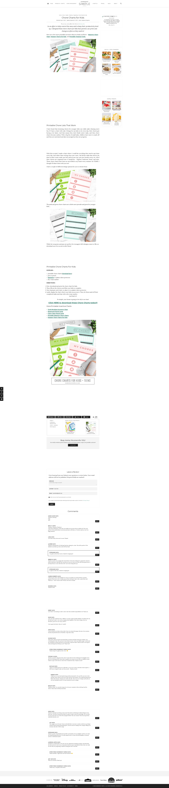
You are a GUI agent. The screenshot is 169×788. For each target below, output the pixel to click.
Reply (97, 521)
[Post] (1, 395)
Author (51, 488)
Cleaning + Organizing (73, 15)
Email (51, 493)
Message (51, 481)
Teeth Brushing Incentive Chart (58, 309)
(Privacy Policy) (86, 500)
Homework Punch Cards (55, 311)
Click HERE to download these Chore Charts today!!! (72, 303)
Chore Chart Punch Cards (56, 313)
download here (67, 273)
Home (60, 15)
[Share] (1, 388)
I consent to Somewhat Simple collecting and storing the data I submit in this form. (70, 500)
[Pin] (1, 392)
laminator (51, 277)
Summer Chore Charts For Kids (57, 317)
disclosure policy (81, 23)
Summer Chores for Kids (58, 36)
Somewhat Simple (84, 3)
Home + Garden (65, 15)
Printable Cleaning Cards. (78, 36)
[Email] (1, 399)
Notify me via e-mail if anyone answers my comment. (60, 497)
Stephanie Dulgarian (86, 20)
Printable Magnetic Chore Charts (58, 315)
